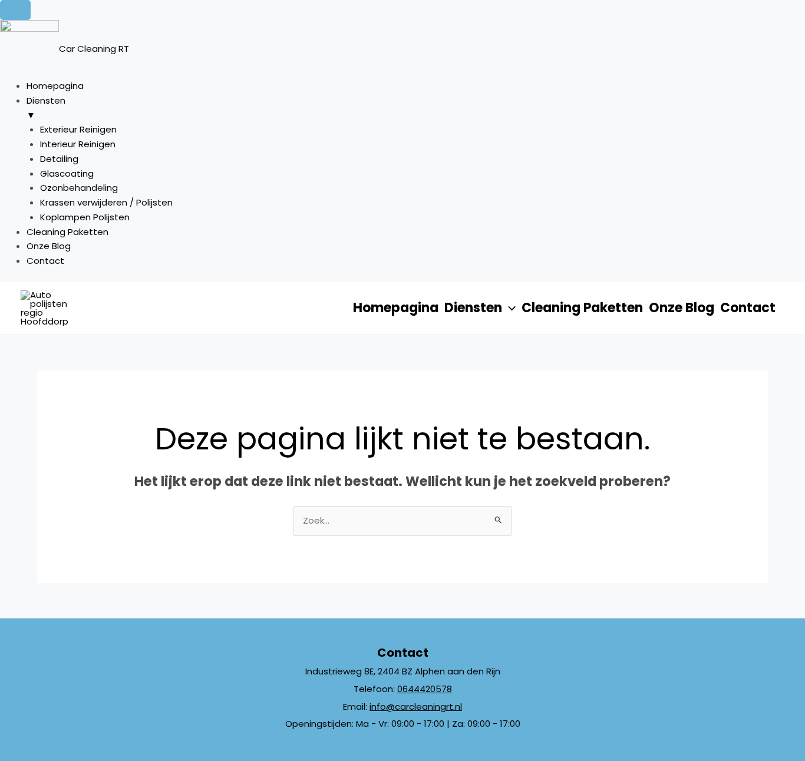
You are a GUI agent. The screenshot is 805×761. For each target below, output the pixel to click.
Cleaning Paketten (582, 308)
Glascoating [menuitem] (67, 173)
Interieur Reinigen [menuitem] (78, 144)
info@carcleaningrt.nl (415, 706)
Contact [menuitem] (45, 260)
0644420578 (424, 689)
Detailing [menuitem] (59, 159)
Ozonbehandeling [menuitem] (79, 187)
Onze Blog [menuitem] (49, 246)
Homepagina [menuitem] (55, 86)
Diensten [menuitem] (46, 107)
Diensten (473, 308)
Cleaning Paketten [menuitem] (67, 232)
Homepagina (395, 308)
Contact (748, 308)
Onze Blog (681, 308)
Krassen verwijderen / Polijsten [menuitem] (106, 202)
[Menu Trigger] (15, 10)
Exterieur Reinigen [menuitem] (78, 129)
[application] (509, 308)
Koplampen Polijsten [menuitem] (85, 217)
